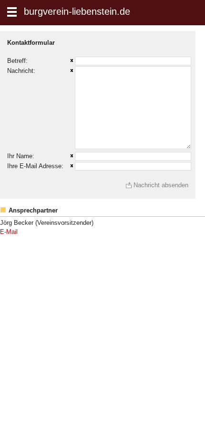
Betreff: (17, 60)
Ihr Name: (20, 156)
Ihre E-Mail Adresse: (35, 166)
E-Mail (9, 231)
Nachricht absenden (160, 185)
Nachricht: (21, 70)
